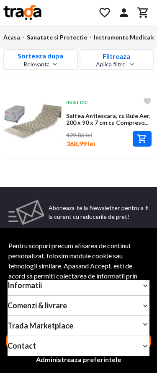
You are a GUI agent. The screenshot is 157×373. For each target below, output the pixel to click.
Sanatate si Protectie (57, 37)
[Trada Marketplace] (46, 12)
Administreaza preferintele (78, 359)
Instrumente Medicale (124, 37)
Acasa (11, 37)
